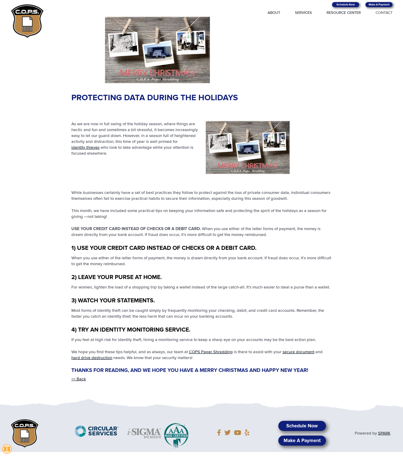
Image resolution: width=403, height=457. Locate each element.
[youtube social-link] (239, 433)
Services (303, 13)
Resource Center (344, 13)
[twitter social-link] (228, 433)
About (274, 13)
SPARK (384, 433)
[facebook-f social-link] (220, 433)
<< (78, 379)
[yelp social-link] (247, 433)
